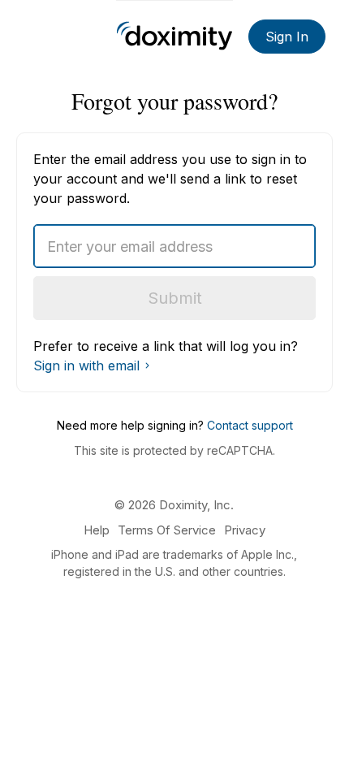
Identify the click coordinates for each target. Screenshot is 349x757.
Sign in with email (86, 365)
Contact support (250, 425)
